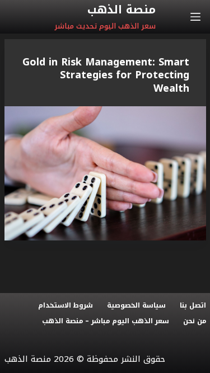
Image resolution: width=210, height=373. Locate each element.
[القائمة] (195, 17)
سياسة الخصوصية (136, 305)
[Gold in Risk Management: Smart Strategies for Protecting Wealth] (105, 173)
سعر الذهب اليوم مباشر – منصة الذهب (105, 321)
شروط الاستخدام (65, 305)
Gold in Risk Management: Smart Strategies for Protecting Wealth (105, 75)
